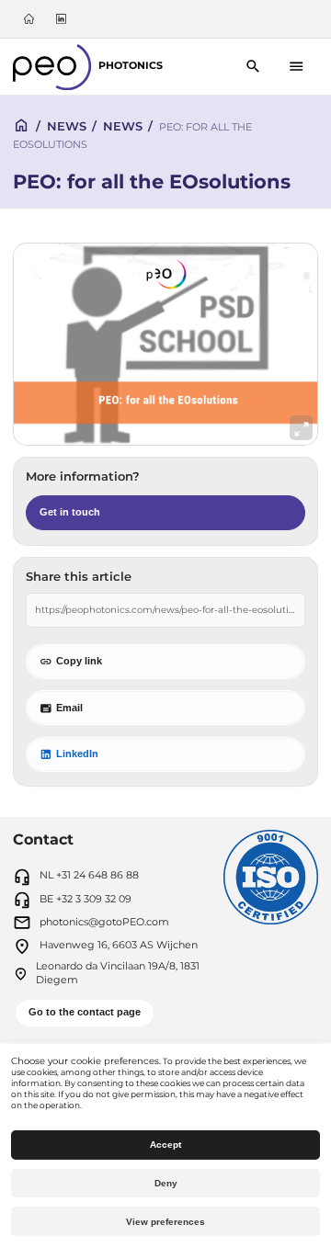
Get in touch (70, 511)
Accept (165, 1144)
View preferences (165, 1222)
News (66, 126)
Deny (165, 1183)
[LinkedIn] (60, 19)
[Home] (29, 19)
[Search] (253, 67)
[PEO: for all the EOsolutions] (165, 344)
